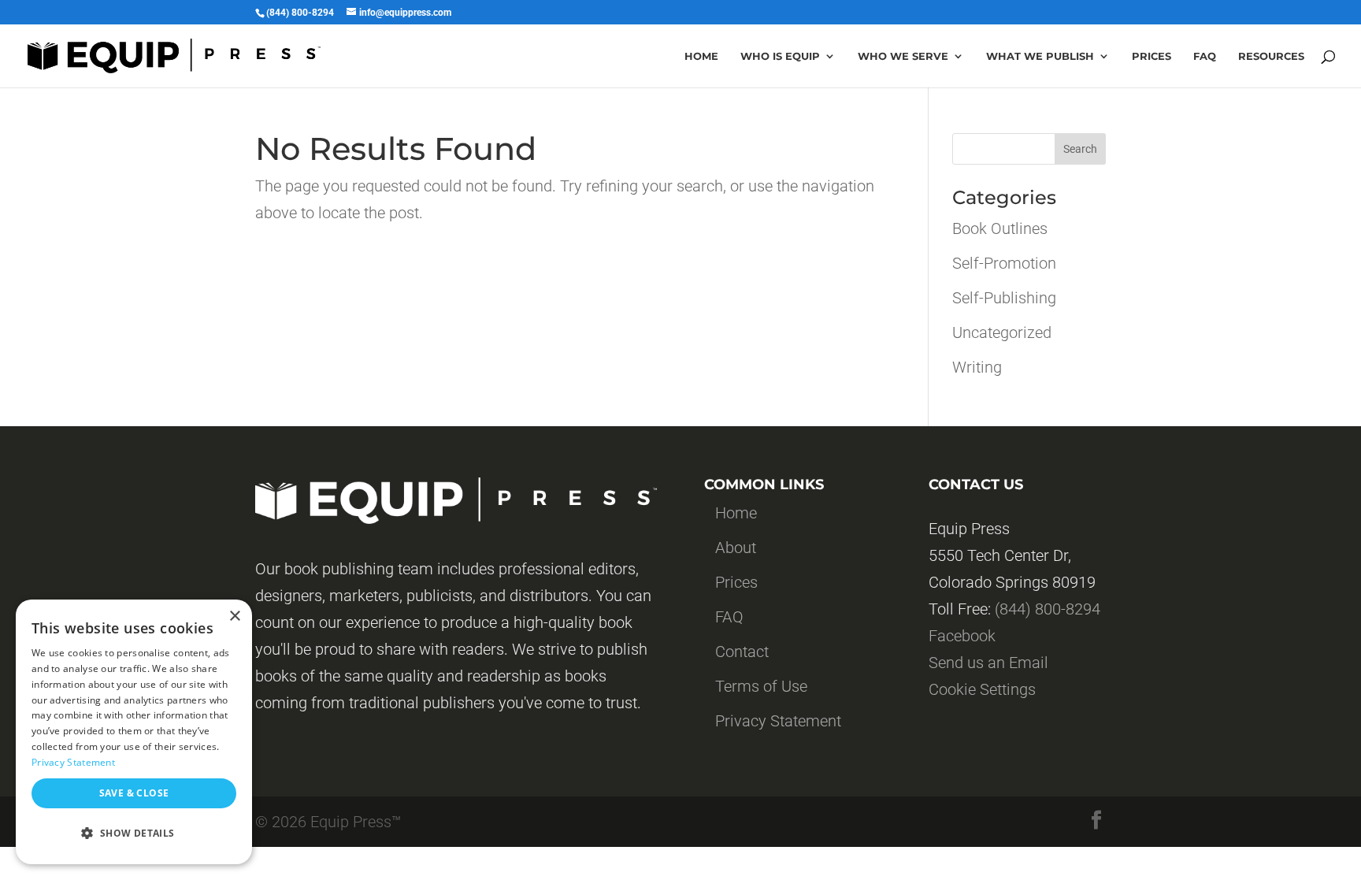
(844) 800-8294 (1047, 609)
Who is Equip (780, 56)
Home (701, 56)
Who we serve (903, 56)
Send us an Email (988, 662)
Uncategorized (1001, 332)
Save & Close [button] (134, 793)
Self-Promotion (1004, 263)
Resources (1271, 56)
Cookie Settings (982, 689)
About (735, 547)
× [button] (234, 616)
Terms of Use (761, 686)
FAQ (729, 616)
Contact (742, 651)
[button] (134, 833)
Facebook (962, 635)
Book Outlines (1000, 228)
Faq (1204, 56)
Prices (1151, 56)
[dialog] (134, 732)
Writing (977, 367)
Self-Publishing (1004, 297)
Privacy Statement (778, 720)
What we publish (1040, 56)
